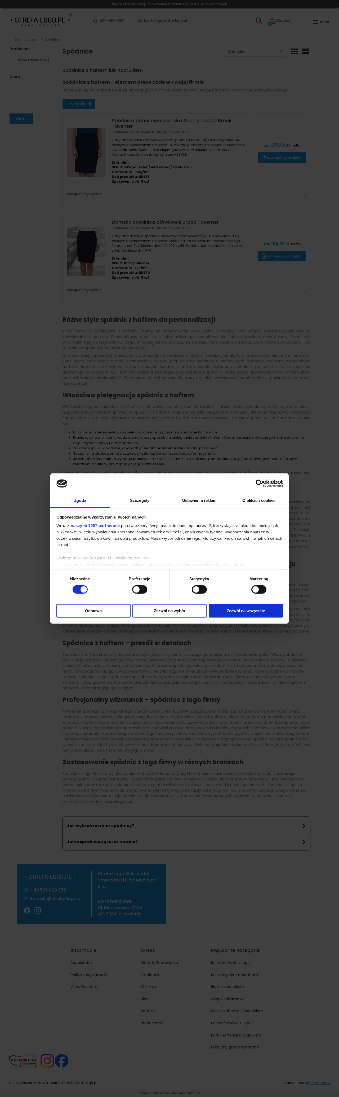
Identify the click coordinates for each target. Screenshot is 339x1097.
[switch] (139, 589)
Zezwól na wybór (169, 610)
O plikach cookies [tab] (259, 500)
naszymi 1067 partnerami (95, 525)
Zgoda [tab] (80, 500)
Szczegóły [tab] (139, 500)
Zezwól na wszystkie (246, 610)
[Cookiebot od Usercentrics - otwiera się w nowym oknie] (260, 484)
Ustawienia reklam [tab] (199, 500)
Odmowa (93, 610)
